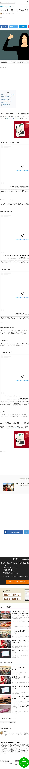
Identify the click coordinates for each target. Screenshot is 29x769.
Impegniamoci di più (6, 101)
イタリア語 (13, 722)
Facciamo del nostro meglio (8, 94)
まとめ (3, 105)
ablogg (10, 763)
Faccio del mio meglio (7, 96)
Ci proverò (4, 102)
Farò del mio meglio (6, 97)
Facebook (17, 763)
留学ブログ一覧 (18, 764)
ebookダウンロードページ (12, 118)
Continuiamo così (6, 104)
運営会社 (17, 760)
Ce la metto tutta (6, 99)
